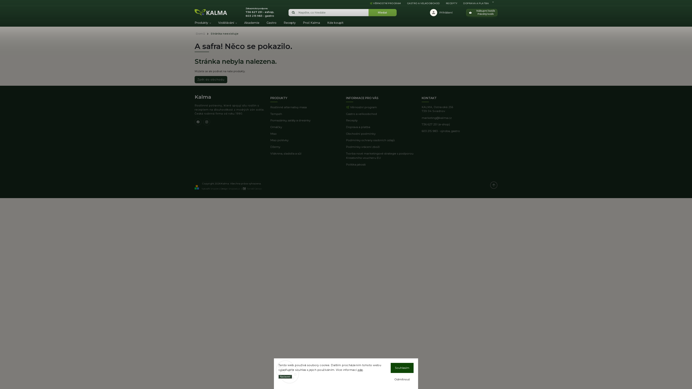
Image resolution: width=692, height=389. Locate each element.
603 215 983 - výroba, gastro (441, 131)
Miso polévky (279, 140)
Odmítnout (402, 379)
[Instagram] (206, 122)
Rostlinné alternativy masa (288, 107)
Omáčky (276, 127)
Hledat (382, 12)
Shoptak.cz (234, 188)
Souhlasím (402, 368)
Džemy (275, 147)
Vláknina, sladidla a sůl (285, 153)
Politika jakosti (356, 164)
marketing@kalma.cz (437, 118)
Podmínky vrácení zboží (363, 147)
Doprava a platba (476, 3)
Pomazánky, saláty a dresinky (290, 120)
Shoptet (214, 188)
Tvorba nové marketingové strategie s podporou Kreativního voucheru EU (379, 156)
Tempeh (276, 114)
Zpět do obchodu (211, 79)
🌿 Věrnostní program (385, 3)
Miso (273, 133)
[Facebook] (198, 122)
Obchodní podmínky (361, 133)
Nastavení (285, 376)
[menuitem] (205, 23)
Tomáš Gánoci (254, 188)
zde (360, 370)
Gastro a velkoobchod (423, 3)
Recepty (451, 3)
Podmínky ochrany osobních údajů (370, 140)
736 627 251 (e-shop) (436, 124)
